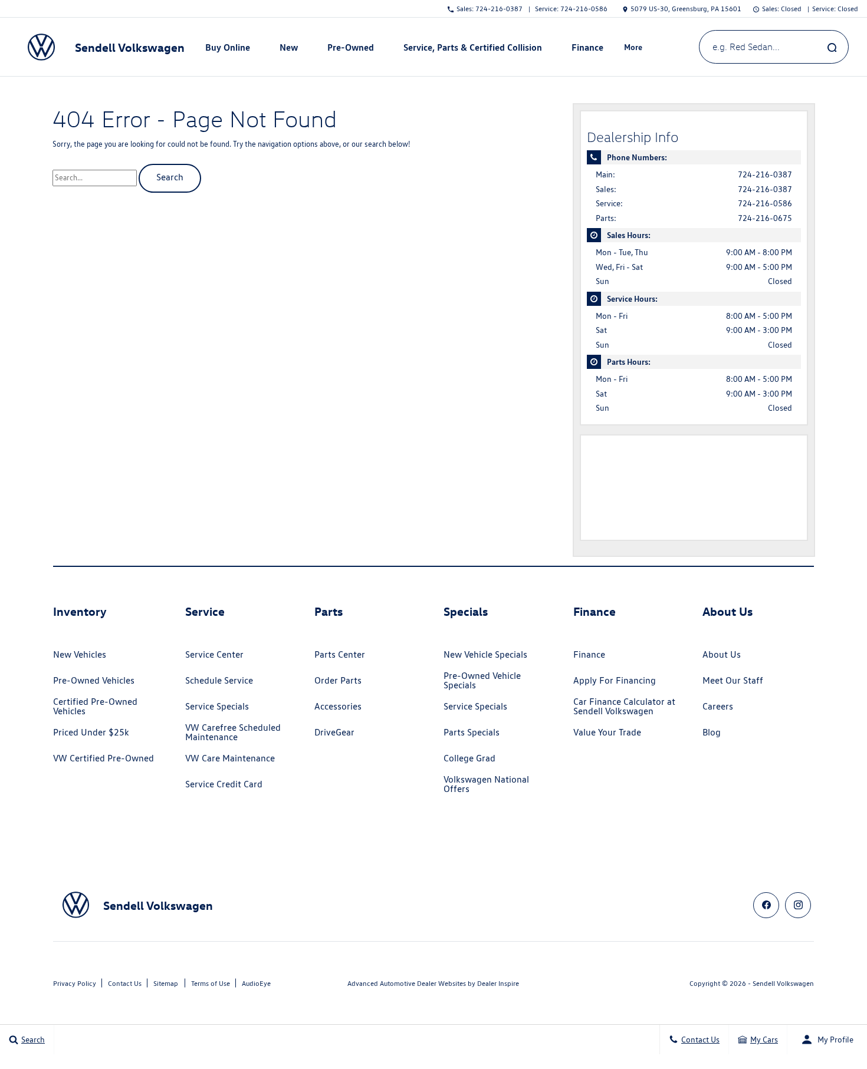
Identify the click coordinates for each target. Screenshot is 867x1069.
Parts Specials (472, 732)
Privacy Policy (74, 983)
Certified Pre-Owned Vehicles (95, 706)
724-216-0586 (765, 203)
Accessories (338, 706)
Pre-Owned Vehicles (93, 680)
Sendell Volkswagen (783, 983)
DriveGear (334, 732)
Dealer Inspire (498, 983)
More (633, 49)
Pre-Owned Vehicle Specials (482, 680)
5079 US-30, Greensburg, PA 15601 (685, 8)
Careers (717, 706)
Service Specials (217, 706)
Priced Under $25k (91, 732)
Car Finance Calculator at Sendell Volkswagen (624, 706)
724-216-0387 (765, 174)
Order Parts (338, 680)
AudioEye (256, 983)
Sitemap (165, 983)
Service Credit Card (223, 784)
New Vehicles (79, 654)
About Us (721, 654)
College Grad (469, 758)
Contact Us (125, 983)
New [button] (290, 49)
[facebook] (766, 905)
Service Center (214, 654)
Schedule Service (219, 680)
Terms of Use (210, 983)
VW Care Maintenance (230, 758)
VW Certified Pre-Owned (103, 758)
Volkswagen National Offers (486, 784)
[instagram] (798, 905)
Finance (589, 654)
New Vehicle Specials (485, 654)
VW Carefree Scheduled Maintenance (233, 732)
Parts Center (339, 654)
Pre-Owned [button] (350, 49)
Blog (711, 732)
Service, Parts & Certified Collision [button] (472, 49)
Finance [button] (587, 49)
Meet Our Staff (732, 680)
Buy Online (227, 47)
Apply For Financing (614, 680)
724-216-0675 (765, 218)
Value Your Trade (607, 732)
